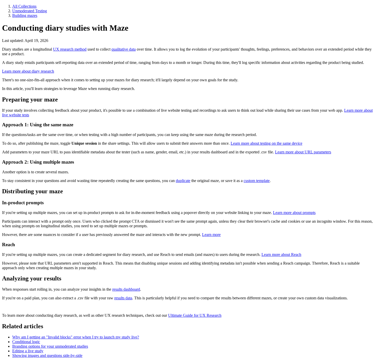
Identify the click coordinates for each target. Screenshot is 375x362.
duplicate (183, 180)
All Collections (24, 6)
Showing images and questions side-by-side (47, 355)
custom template (257, 180)
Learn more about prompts (294, 212)
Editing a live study (27, 351)
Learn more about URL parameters (303, 152)
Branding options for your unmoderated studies (50, 346)
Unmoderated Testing (29, 11)
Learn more (211, 234)
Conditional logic (26, 342)
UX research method (69, 49)
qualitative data (123, 49)
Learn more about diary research (28, 71)
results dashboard (126, 289)
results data (123, 298)
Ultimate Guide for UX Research (194, 315)
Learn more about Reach (281, 254)
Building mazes (24, 15)
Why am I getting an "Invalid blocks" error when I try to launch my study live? (75, 337)
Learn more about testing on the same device (266, 143)
